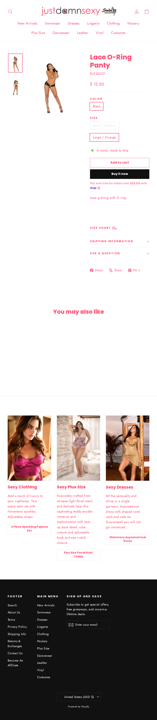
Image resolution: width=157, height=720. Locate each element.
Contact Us (15, 653)
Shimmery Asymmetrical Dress (128, 539)
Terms (11, 619)
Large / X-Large (104, 137)
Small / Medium (104, 125)
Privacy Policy (17, 627)
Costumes (118, 32)
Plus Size (38, 32)
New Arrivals (27, 23)
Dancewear (61, 32)
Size (94, 118)
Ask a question (105, 253)
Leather (82, 32)
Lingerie (93, 23)
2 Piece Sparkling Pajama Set (29, 528)
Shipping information (111, 241)
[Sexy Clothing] (29, 448)
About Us (14, 612)
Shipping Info (17, 634)
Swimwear (52, 23)
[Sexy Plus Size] (78, 448)
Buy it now (119, 174)
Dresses (73, 23)
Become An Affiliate (15, 662)
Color (96, 98)
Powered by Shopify (78, 706)
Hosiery (133, 23)
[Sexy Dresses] (127, 448)
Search (12, 605)
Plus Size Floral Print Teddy (78, 554)
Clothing (113, 23)
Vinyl (99, 32)
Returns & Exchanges (15, 643)
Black (96, 106)
